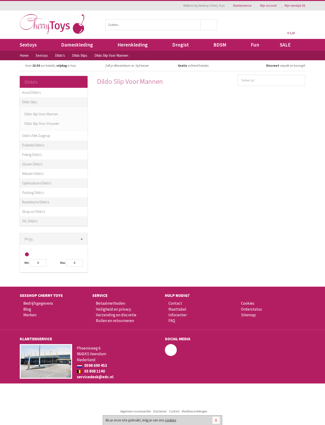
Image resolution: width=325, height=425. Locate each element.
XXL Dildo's (29, 221)
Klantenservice (242, 6)
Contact (175, 303)
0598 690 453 (95, 365)
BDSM (219, 45)
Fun (255, 45)
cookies (170, 420)
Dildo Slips (29, 102)
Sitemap (248, 315)
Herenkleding (133, 45)
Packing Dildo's (33, 192)
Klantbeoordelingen (194, 411)
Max (62, 263)
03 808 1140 (94, 371)
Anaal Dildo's (31, 92)
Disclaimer (160, 411)
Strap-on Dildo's (33, 211)
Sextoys (28, 45)
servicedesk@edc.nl (95, 376)
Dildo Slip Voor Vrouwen (42, 123)
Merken (29, 315)
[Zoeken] (209, 24)
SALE (285, 45)
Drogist (180, 45)
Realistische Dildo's (35, 202)
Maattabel (177, 309)
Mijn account (268, 6)
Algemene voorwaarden (135, 411)
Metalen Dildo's (33, 173)
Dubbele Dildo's (33, 145)
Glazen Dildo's (32, 164)
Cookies (247, 303)
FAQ (171, 320)
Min (27, 263)
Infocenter (177, 315)
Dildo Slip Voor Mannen (41, 114)
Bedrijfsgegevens (38, 303)
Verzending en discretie (116, 315)
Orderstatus (251, 309)
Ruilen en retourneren (115, 320)
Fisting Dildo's (32, 154)
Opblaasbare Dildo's (36, 183)
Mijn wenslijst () (294, 6)
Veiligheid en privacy (113, 309)
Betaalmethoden (110, 303)
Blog (27, 309)
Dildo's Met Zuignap (36, 135)
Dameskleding (77, 45)
